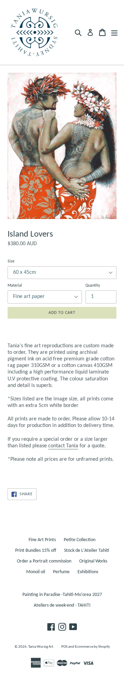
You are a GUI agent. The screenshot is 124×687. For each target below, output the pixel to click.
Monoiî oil (35, 572)
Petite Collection (79, 539)
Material (15, 285)
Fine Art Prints (42, 539)
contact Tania (63, 446)
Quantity (92, 285)
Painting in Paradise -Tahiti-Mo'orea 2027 (62, 594)
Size (11, 261)
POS (64, 647)
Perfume (61, 572)
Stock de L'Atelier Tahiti (86, 550)
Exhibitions (88, 572)
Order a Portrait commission (44, 561)
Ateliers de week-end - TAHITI (62, 605)
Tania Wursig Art (40, 647)
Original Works (93, 561)
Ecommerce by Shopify (92, 647)
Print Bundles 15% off (35, 550)
